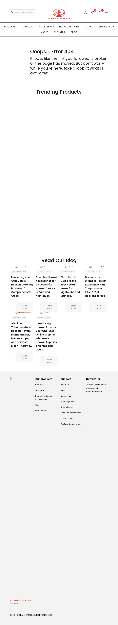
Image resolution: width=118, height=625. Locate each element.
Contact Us (66, 396)
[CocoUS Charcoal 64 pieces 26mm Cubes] (47, 108)
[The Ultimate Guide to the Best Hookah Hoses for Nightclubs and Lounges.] (73, 267)
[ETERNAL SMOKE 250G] (96, 150)
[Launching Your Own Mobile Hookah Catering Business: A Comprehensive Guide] (24, 267)
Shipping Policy (68, 401)
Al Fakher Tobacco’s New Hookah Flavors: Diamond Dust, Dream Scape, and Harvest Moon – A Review (21, 335)
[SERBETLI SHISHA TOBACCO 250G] (22, 226)
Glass (37, 405)
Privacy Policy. (67, 418)
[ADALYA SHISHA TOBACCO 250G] (71, 108)
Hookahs (39, 384)
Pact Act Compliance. (71, 424)
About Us (65, 384)
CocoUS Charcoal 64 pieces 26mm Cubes (46, 130)
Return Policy (67, 407)
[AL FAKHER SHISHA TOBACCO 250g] (96, 108)
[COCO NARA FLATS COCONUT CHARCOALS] (96, 184)
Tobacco (39, 390)
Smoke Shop (41, 410)
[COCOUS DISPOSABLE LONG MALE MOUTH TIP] (22, 108)
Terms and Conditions (71, 412)
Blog (63, 390)
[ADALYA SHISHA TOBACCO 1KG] (71, 150)
